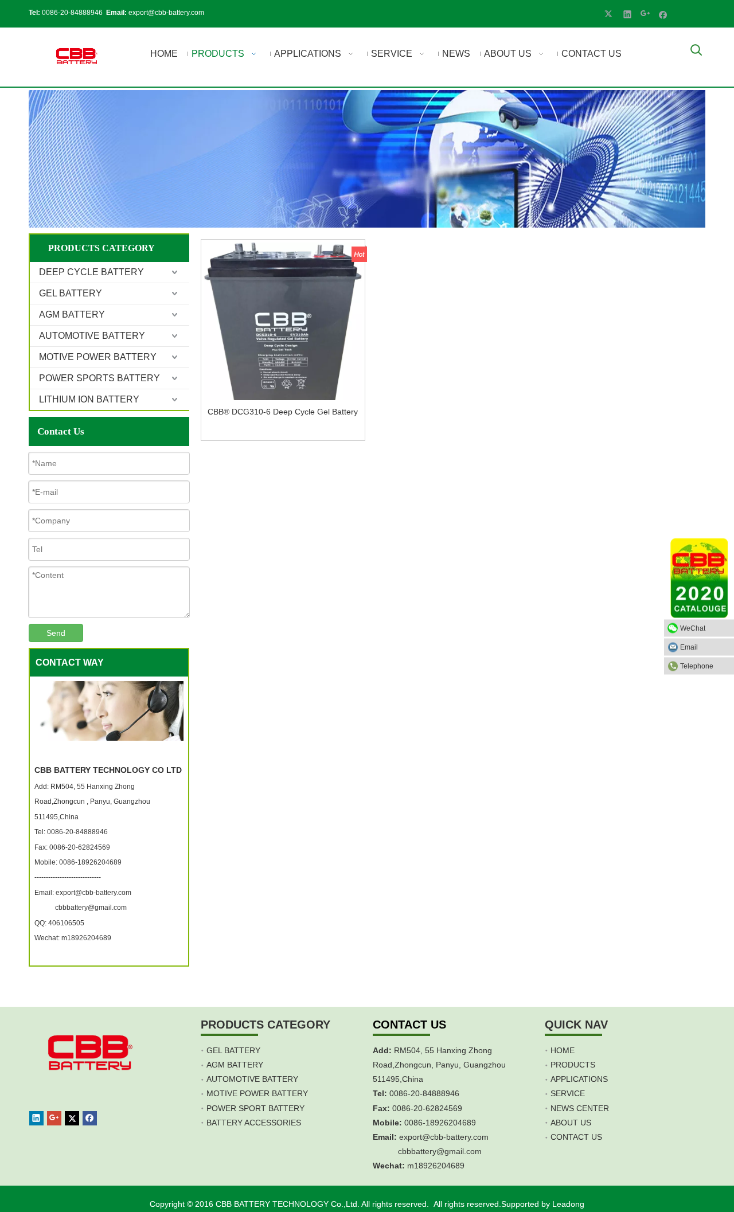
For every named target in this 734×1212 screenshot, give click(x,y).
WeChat (692, 628)
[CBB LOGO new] (78, 57)
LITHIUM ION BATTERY (89, 399)
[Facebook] (663, 13)
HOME (562, 1050)
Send (55, 633)
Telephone (696, 666)
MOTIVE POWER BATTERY (98, 357)
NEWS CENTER (579, 1108)
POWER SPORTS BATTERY (99, 378)
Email (689, 647)
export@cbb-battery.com (166, 13)
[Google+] (645, 13)
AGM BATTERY (72, 314)
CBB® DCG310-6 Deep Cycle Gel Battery (283, 411)
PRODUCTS (572, 1064)
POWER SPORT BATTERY (255, 1108)
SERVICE (567, 1093)
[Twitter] (610, 13)
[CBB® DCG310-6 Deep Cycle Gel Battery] (283, 321)
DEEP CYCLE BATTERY (91, 272)
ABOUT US (570, 1122)
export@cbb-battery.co (440, 1136)
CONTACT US (576, 1136)
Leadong (568, 1204)
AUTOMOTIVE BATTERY (92, 336)
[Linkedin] (627, 13)
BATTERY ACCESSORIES (253, 1122)
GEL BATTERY (70, 293)
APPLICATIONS (579, 1079)
